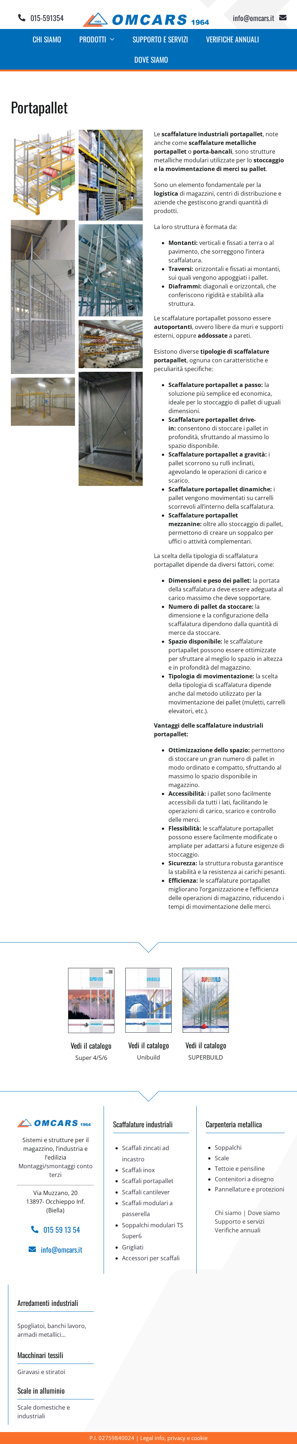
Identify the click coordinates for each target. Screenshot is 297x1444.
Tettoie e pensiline (240, 1169)
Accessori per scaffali (151, 1258)
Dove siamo (264, 1213)
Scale (222, 1158)
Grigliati (132, 1247)
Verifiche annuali (237, 1230)
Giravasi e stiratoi (41, 1372)
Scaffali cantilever (146, 1192)
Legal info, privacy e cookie (174, 1437)
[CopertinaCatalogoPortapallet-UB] (148, 971)
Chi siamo (228, 1213)
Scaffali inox (138, 1170)
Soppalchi (228, 1148)
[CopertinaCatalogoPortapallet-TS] (91, 971)
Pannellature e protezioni (249, 1189)
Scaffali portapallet (147, 1181)
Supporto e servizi (239, 1221)
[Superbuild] (206, 971)
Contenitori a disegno (244, 1179)
